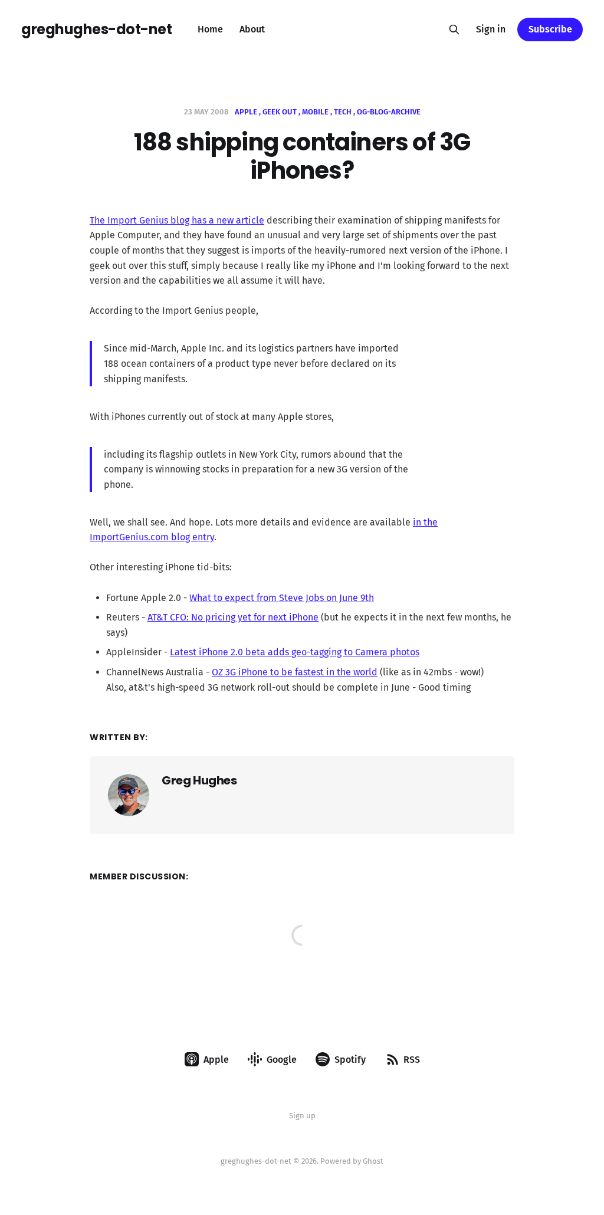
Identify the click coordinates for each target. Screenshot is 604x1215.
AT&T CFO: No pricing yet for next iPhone (233, 617)
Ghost (373, 1161)
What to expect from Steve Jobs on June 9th (281, 597)
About (252, 29)
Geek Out (279, 111)
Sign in (490, 29)
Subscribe (550, 29)
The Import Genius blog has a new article (177, 220)
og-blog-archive (389, 111)
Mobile (315, 111)
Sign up (302, 1115)
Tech (343, 111)
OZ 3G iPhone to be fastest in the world (295, 672)
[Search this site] (454, 29)
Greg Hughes (199, 780)
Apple (246, 111)
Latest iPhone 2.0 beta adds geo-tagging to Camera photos (294, 652)
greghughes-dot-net (96, 29)
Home (210, 29)
